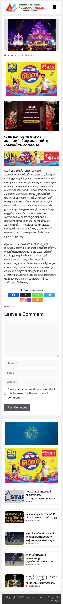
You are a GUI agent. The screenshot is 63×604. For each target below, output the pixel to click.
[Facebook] (13, 295)
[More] (37, 300)
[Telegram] (49, 295)
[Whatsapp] (37, 295)
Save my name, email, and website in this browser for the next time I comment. (32, 393)
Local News (12, 307)
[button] (54, 7)
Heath (31, 501)
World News (33, 543)
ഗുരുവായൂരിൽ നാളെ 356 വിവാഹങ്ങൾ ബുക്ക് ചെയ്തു (41, 515)
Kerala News (34, 520)
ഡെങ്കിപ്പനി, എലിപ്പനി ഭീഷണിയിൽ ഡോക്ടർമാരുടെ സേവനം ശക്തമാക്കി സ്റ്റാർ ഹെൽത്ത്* (40, 498)
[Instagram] (25, 300)
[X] (25, 295)
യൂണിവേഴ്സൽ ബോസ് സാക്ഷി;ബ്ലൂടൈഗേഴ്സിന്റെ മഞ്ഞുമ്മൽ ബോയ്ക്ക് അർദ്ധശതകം (40, 538)
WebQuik (55, 600)
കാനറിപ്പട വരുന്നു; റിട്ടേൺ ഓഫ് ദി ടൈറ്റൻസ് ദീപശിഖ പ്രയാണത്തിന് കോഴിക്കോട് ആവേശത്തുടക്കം (41, 582)
